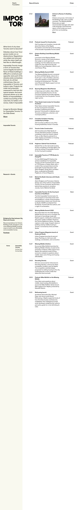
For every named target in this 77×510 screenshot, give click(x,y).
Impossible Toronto (9, 125)
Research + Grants (9, 174)
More (5, 117)
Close (72, 3)
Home (8, 246)
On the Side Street (20, 251)
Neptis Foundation (16, 4)
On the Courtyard (20, 249)
